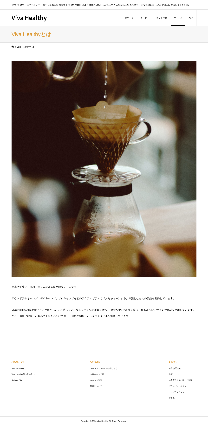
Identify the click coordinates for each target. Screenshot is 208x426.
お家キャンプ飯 (97, 374)
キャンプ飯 (162, 18)
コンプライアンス (176, 392)
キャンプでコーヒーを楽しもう (103, 368)
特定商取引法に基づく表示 (180, 380)
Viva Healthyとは (19, 368)
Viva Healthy (29, 17)
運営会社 (172, 398)
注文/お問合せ (175, 368)
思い (190, 18)
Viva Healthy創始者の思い (23, 374)
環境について (96, 386)
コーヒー (145, 18)
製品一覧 (129, 18)
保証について (174, 374)
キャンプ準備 (96, 380)
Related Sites (17, 380)
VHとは (178, 18)
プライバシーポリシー (178, 386)
